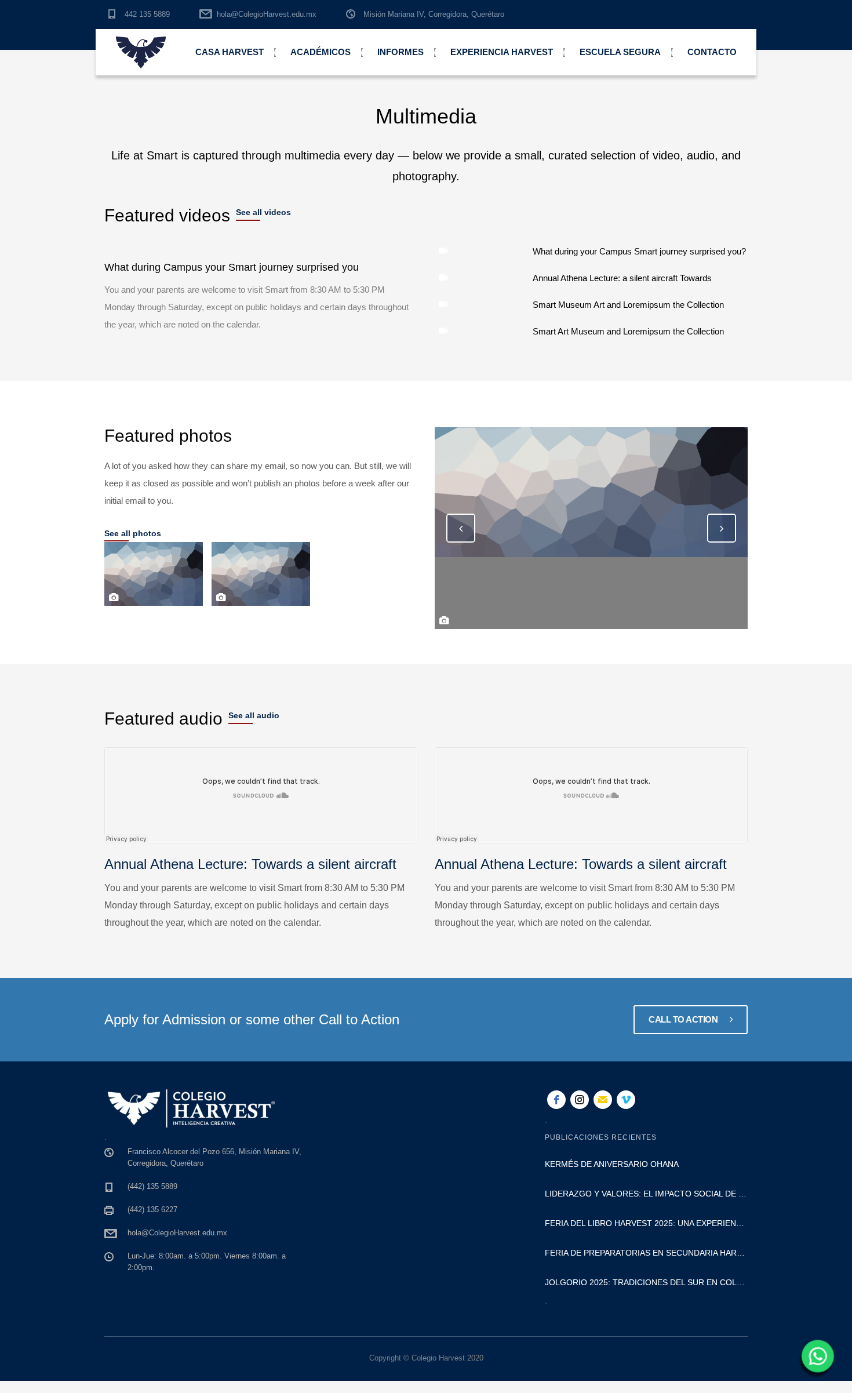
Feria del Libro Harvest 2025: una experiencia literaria (646, 1223)
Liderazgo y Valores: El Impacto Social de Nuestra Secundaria (646, 1193)
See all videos (263, 212)
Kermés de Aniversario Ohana (612, 1164)
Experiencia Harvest (501, 52)
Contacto (712, 52)
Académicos (320, 52)
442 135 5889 (147, 14)
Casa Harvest (229, 52)
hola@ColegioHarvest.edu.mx (266, 14)
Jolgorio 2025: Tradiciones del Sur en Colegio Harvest (646, 1282)
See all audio (253, 715)
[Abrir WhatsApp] (816, 1360)
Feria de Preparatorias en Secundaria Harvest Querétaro (646, 1252)
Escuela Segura (620, 52)
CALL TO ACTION (684, 1019)
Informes (400, 52)
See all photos (132, 533)
